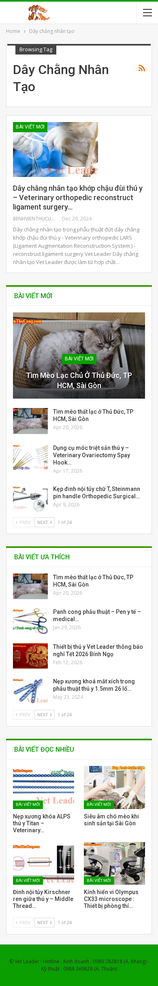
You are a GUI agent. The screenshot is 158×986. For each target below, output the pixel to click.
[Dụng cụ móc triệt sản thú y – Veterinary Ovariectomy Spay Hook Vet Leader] (30, 457)
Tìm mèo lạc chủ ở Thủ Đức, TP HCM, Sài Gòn (79, 380)
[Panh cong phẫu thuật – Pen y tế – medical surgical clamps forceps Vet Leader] (30, 621)
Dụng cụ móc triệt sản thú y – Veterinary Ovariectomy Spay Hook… (91, 455)
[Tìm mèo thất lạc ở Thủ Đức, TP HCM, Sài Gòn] (30, 421)
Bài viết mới (30, 127)
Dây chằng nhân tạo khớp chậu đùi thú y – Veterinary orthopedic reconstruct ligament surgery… (78, 197)
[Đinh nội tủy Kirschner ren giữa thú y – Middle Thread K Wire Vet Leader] (43, 863)
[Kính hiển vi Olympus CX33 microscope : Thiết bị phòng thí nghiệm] (114, 863)
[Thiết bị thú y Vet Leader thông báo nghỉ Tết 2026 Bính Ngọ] (30, 656)
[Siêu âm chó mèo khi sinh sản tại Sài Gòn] (114, 787)
